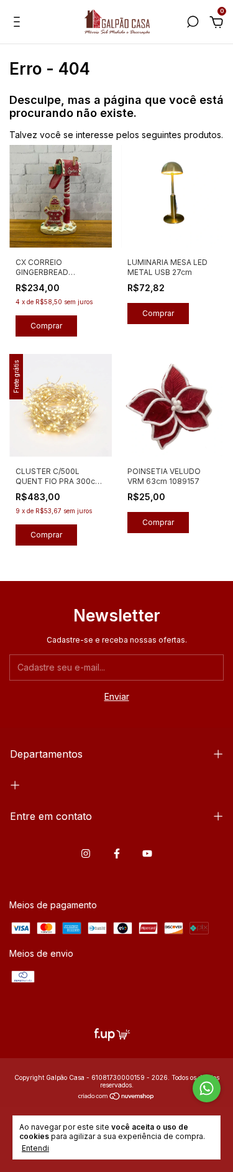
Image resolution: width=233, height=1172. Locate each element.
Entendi (35, 1148)
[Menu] (19, 23)
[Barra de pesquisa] (192, 23)
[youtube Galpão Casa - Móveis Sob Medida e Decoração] (147, 853)
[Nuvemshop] (116, 1097)
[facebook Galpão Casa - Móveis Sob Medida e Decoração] (117, 853)
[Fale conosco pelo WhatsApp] (207, 1088)
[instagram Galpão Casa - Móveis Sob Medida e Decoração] (86, 853)
